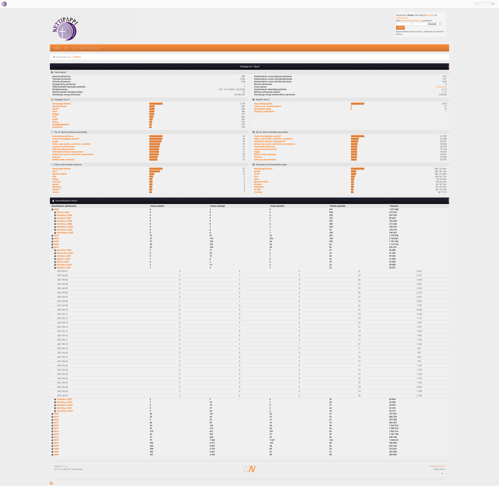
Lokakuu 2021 (64, 255)
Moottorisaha (59, 106)
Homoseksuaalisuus (62, 136)
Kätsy (55, 121)
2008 (56, 448)
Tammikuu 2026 (65, 232)
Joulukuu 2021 (64, 250)
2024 (56, 238)
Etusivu (57, 47)
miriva (55, 192)
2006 (56, 454)
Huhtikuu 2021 (64, 402)
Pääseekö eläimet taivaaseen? (68, 151)
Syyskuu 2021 (64, 258)
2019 (56, 416)
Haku (74, 47)
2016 (56, 425)
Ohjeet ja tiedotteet (264, 111)
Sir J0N (257, 189)
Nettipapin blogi (262, 108)
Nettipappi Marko (61, 103)
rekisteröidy (402, 17)
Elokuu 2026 (63, 212)
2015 (56, 428)
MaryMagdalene (60, 124)
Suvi (54, 116)
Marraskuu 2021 (65, 253)
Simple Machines (77, 469)
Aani (54, 111)
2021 (56, 247)
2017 (56, 422)
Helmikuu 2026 (64, 229)
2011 (56, 440)
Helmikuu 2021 (64, 408)
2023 (56, 241)
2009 (56, 445)
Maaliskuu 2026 (65, 226)
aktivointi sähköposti (411, 20)
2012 (56, 437)
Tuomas (258, 192)
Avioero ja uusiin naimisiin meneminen (72, 154)
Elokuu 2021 (63, 261)
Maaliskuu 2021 (65, 405)
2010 (56, 442)
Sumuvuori (441, 86)
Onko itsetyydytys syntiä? (65, 138)
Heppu (55, 114)
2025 (56, 235)
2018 (56, 419)
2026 (56, 209)
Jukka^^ (56, 189)
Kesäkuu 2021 (64, 267)
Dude (55, 119)
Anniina (56, 181)
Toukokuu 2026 (64, 220)
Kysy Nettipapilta (263, 103)
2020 (56, 413)
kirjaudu (430, 15)
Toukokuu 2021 (64, 399)
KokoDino (57, 127)
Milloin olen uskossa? (63, 159)
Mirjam (258, 184)
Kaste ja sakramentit (63, 149)
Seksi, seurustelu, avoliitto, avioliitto (71, 143)
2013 (56, 434)
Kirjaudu (83, 47)
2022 (56, 244)
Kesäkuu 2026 (64, 218)
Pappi (55, 141)
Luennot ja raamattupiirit (267, 106)
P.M (54, 176)
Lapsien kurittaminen (63, 146)
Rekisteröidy (95, 47)
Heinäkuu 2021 (64, 264)
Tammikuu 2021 (65, 410)
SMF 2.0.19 (57, 469)
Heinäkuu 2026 (64, 215)
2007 (56, 451)
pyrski (55, 108)
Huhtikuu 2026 (64, 223)
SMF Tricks (64, 466)
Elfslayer (56, 186)
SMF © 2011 (67, 469)
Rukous (56, 156)
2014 (56, 431)
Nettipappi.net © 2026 (437, 466)
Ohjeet (65, 47)
